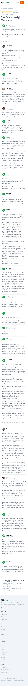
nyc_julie (8, 120)
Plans (2, 649)
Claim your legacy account (9, 590)
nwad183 (8, 73)
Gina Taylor (9, 108)
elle (7, 312)
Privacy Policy (4, 667)
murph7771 (9, 359)
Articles (3, 629)
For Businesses (5, 652)
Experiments (4, 614)
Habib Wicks (9, 535)
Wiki (2, 637)
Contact (3, 657)
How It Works (4, 647)
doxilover (8, 193)
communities (8, 586)
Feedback (3, 659)
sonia (7, 296)
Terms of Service (5, 669)
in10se (7, 338)
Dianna (8, 137)
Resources (3, 626)
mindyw (8, 25)
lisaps (7, 477)
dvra (7, 428)
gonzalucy (8, 513)
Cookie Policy (4, 672)
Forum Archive (4, 634)
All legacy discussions (8, 8)
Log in (17, 2)
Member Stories (5, 632)
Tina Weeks (9, 45)
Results (3, 616)
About (2, 644)
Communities (4, 619)
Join (22, 2)
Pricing (3, 654)
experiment (16, 584)
